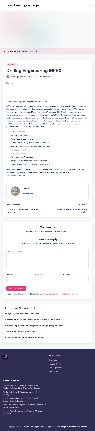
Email (38, 275)
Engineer (12, 64)
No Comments (45, 76)
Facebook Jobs (55, 364)
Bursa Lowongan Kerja (21, 5)
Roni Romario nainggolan (13, 398)
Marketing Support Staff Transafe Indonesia (21, 388)
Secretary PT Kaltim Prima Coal (20, 331)
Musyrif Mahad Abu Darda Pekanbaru (22, 314)
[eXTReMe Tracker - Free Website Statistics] (5, 356)
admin (26, 188)
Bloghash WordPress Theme (74, 427)
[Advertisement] (47, 29)
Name (9, 275)
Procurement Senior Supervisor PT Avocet (25, 337)
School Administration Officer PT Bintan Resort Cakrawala (32, 320)
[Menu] (90, 5)
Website (66, 275)
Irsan (5, 411)
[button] (28, 194)
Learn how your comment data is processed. (58, 294)
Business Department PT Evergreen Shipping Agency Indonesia (34, 326)
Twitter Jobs (54, 371)
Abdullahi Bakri (9, 392)
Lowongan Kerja (55, 368)
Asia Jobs (53, 360)
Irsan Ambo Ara (9, 405)
